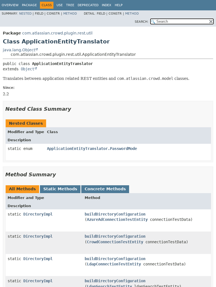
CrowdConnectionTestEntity (115, 242)
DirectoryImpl (38, 214)
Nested (25, 13)
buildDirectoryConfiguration (115, 214)
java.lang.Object (19, 50)
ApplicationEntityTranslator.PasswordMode (92, 148)
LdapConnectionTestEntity (114, 264)
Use (60, 5)
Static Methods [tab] (60, 189)
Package (29, 5)
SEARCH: (141, 22)
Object (27, 69)
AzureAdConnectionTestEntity (117, 219)
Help (119, 5)
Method (70, 13)
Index (106, 5)
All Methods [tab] (22, 189)
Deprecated (88, 5)
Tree (70, 5)
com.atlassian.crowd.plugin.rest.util (57, 33)
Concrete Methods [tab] (105, 189)
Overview (10, 5)
